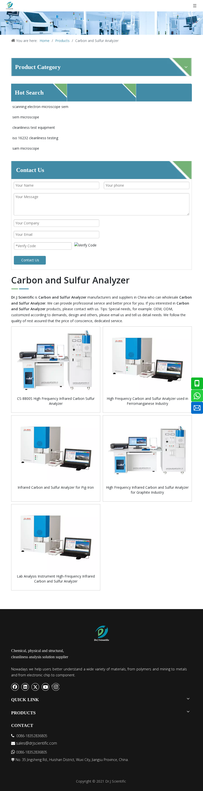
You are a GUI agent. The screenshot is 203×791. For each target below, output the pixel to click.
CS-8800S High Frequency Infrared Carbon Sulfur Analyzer (56, 401)
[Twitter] (35, 687)
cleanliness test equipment (33, 127)
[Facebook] (15, 687)
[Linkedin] (25, 687)
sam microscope (25, 148)
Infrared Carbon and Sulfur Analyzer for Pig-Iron (56, 487)
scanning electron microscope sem (40, 106)
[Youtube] (46, 687)
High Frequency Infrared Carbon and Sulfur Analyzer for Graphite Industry (147, 490)
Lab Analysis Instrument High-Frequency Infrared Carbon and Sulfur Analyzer (56, 579)
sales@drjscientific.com (36, 743)
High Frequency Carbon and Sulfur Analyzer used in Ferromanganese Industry (147, 401)
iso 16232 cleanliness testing (35, 138)
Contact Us (30, 260)
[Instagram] (55, 687)
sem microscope (25, 117)
